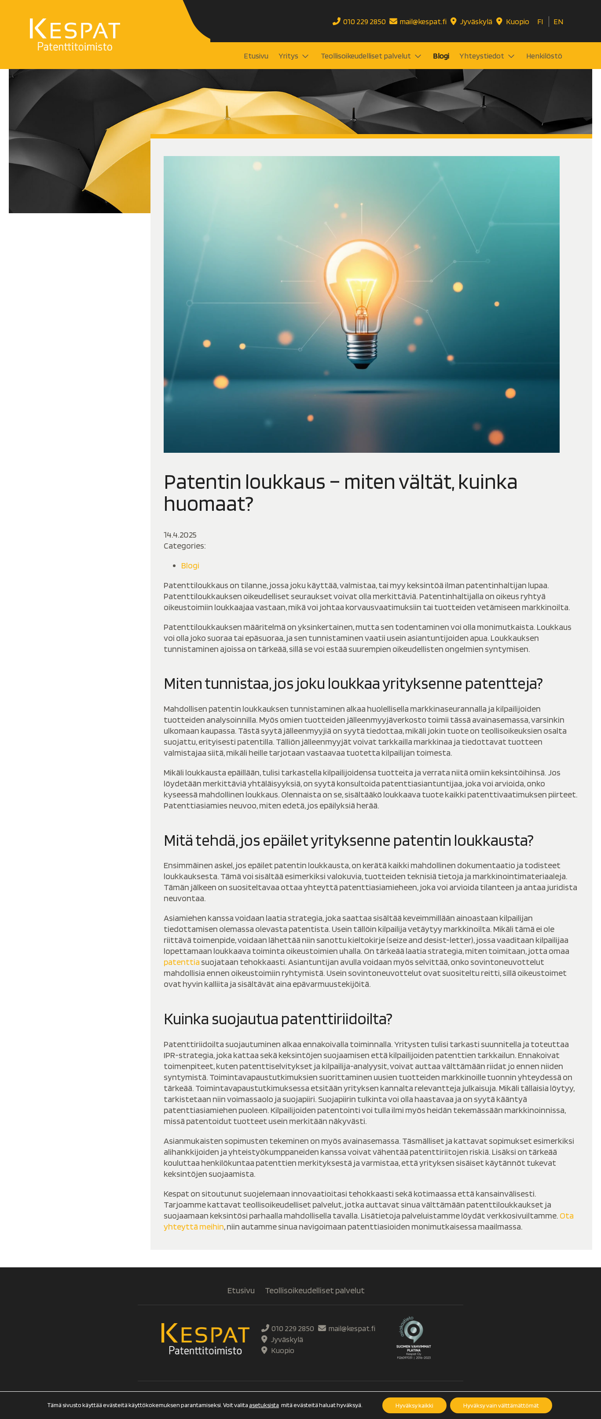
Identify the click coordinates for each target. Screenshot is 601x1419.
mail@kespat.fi (423, 21)
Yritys (288, 55)
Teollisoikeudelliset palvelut (366, 55)
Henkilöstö (544, 55)
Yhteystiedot (481, 55)
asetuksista (264, 1404)
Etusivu (256, 55)
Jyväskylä (475, 21)
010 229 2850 (364, 21)
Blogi (441, 55)
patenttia (182, 962)
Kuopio (517, 21)
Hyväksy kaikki (414, 1405)
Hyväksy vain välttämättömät (501, 1405)
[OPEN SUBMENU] (304, 55)
